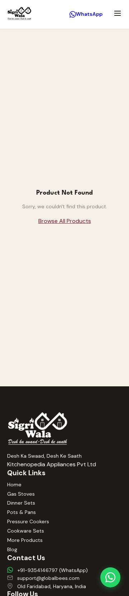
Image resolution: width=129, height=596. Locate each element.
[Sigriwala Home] (19, 14)
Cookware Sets (25, 531)
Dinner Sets (21, 503)
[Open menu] (117, 13)
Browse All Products (64, 221)
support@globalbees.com (48, 578)
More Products (25, 540)
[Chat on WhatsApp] (110, 577)
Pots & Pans (21, 512)
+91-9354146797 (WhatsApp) (52, 570)
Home (14, 484)
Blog (12, 549)
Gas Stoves (21, 494)
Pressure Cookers (28, 521)
